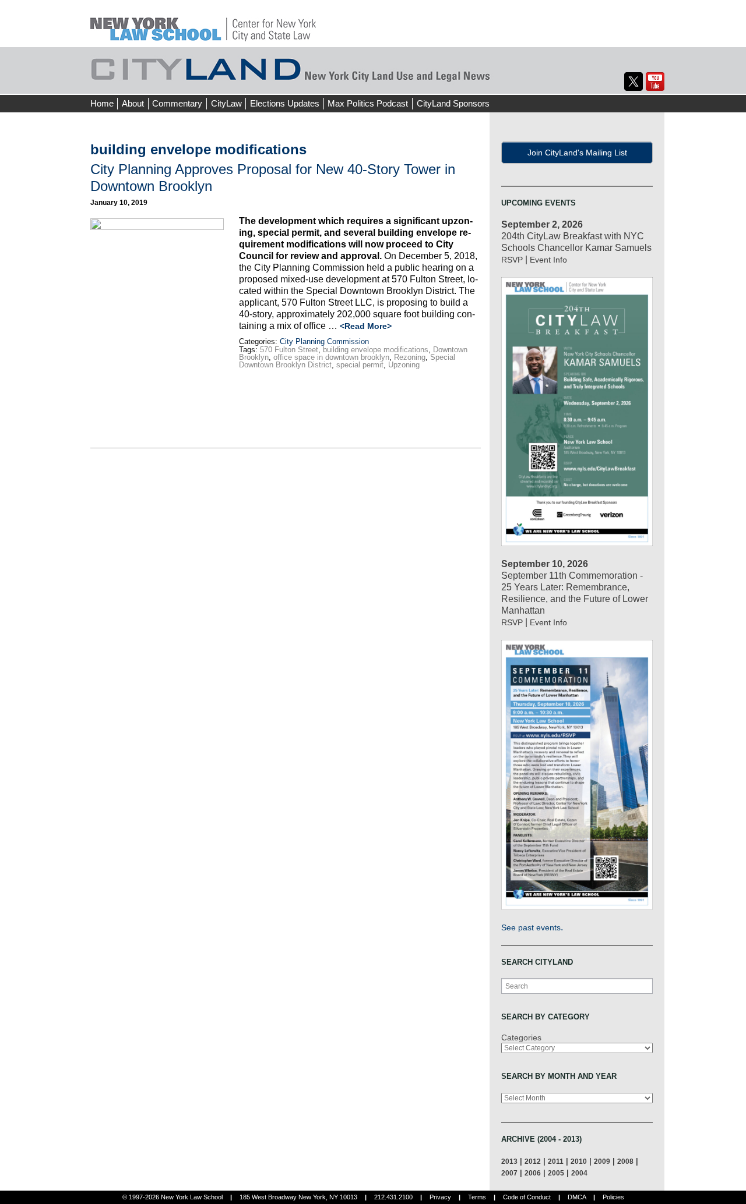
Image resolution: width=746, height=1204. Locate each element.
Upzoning (404, 364)
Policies (613, 1197)
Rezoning (409, 357)
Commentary (177, 103)
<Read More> (366, 326)
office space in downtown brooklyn (331, 357)
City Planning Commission (324, 341)
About (133, 103)
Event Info (548, 259)
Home (102, 103)
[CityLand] (203, 23)
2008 (625, 1161)
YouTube (655, 81)
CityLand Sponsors (453, 103)
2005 (556, 1173)
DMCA (577, 1197)
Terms (477, 1197)
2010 (579, 1161)
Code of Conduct (527, 1197)
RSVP (512, 259)
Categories (521, 1037)
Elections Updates (284, 103)
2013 (509, 1161)
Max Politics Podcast (368, 103)
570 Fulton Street (289, 349)
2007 (509, 1173)
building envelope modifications (375, 349)
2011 (556, 1161)
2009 (602, 1161)
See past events (531, 927)
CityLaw (226, 103)
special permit (359, 364)
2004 (579, 1173)
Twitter (633, 81)
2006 (533, 1173)
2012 (533, 1161)
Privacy (440, 1197)
